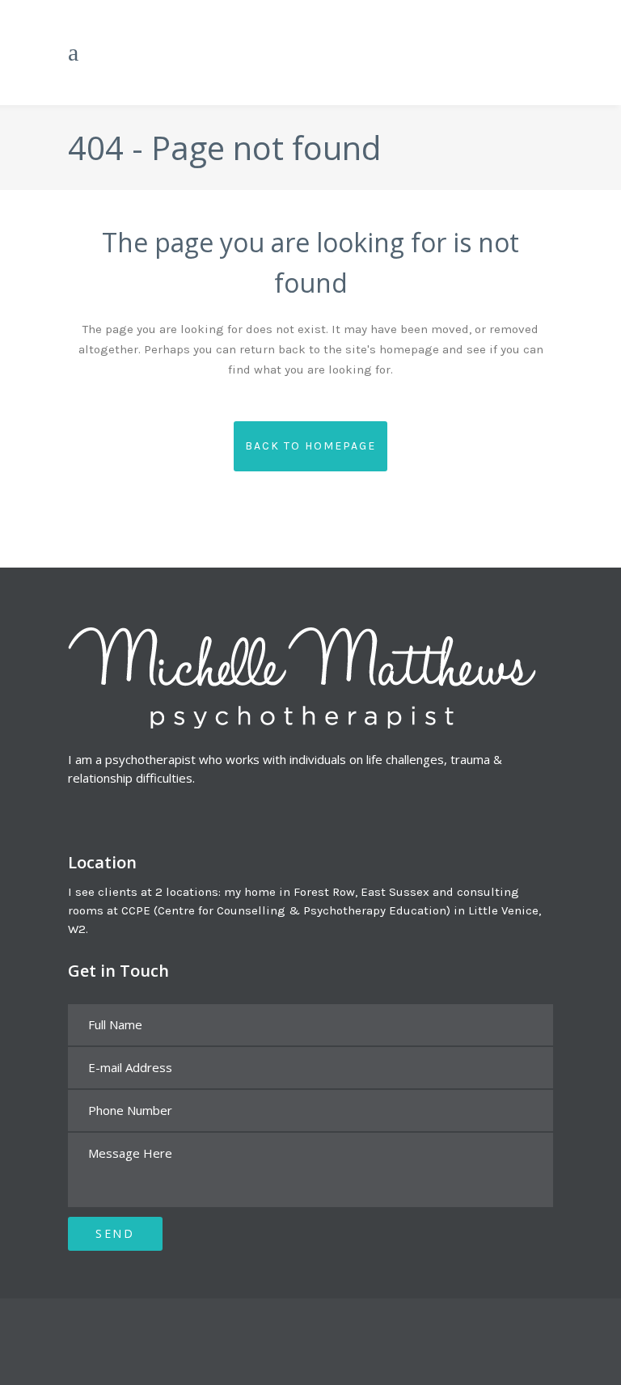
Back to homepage (310, 446)
